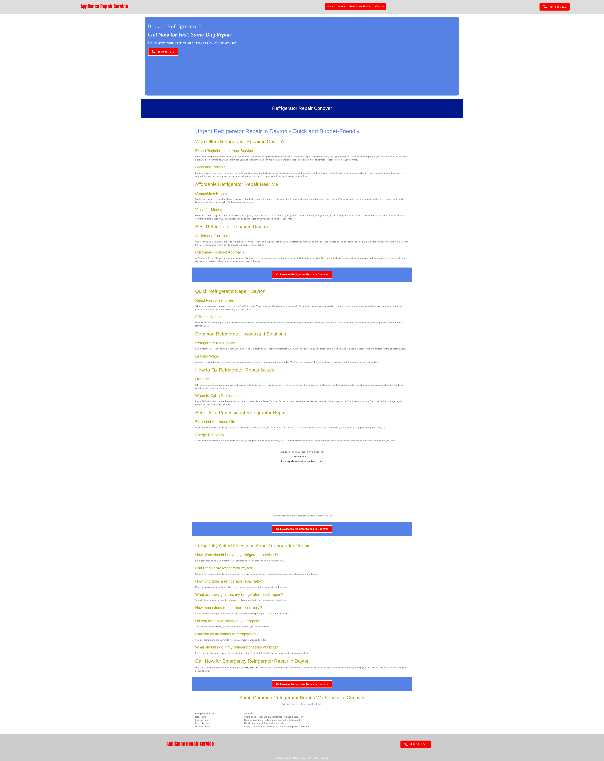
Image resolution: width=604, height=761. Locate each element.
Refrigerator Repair (360, 6)
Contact (379, 6)
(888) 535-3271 (302, 456)
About (341, 6)
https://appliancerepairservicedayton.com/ (302, 461)
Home (330, 6)
